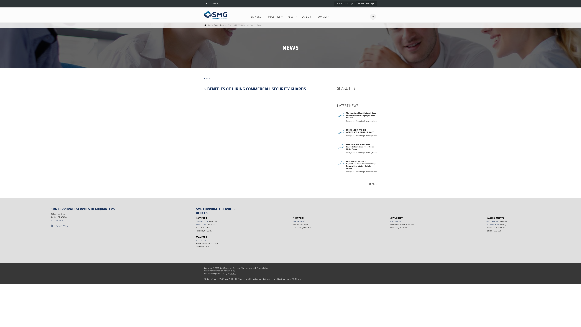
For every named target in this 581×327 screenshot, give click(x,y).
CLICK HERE (234, 279)
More (374, 184)
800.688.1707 (213, 3)
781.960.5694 (492, 224)
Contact (322, 16)
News (222, 25)
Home (209, 25)
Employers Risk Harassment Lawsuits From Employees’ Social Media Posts (360, 146)
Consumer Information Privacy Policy (219, 270)
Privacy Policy (262, 268)
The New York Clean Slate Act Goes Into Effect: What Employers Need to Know (361, 115)
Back (207, 78)
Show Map (62, 226)
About (291, 16)
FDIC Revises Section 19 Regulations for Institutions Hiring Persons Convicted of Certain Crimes (360, 165)
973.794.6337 (396, 221)
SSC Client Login (367, 3)
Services (256, 16)
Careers (307, 16)
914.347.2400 (299, 221)
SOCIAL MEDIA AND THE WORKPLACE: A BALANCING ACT (360, 131)
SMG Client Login (346, 3)
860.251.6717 (201, 224)
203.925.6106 (202, 240)
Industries (274, 16)
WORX (233, 273)
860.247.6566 (202, 221)
